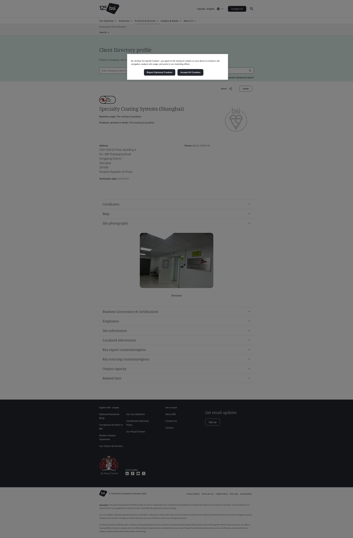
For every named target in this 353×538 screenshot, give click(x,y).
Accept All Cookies (190, 72)
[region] (177, 67)
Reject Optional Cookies (160, 72)
